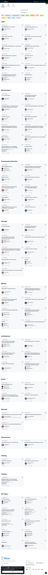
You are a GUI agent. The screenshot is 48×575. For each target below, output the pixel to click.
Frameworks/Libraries (16, 15)
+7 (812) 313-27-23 (30, 562)
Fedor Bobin (4, 151)
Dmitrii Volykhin (30, 345)
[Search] (43, 1)
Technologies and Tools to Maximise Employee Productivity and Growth (8, 510)
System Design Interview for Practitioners (32, 341)
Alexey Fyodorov (6, 535)
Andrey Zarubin (30, 190)
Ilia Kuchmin (6, 189)
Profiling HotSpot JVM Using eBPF (31, 116)
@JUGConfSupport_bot (31, 564)
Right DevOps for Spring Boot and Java (8, 288)
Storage (23, 15)
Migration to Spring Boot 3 (29, 509)
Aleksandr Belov (30, 387)
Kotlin (37, 15)
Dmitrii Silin (29, 57)
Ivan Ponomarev (7, 398)
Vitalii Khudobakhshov (31, 67)
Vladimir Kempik (29, 77)
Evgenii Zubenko (6, 312)
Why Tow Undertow (5, 197)
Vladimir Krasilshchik (5, 149)
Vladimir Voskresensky (5, 523)
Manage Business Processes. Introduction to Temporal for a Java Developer (9, 208)
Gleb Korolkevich (6, 387)
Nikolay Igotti (6, 38)
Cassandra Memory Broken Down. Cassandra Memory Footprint (31, 96)
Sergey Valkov (6, 98)
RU (41, 1)
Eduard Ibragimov (30, 118)
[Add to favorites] (22, 25)
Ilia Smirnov (6, 77)
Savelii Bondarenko (5, 514)
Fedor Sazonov (6, 325)
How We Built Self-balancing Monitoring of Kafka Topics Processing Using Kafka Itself (32, 354)
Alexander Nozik (6, 168)
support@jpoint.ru (40, 562)
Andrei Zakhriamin (30, 545)
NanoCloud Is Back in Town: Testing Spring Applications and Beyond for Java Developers (10, 147)
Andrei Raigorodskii (30, 416)
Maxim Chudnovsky (7, 241)
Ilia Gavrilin (28, 79)
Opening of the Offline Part (6, 531)
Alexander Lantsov (7, 67)
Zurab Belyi (3, 513)
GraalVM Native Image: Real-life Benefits (32, 46)
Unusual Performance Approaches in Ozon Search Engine (12, 270)
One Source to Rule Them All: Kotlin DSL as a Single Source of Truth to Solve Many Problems (10, 396)
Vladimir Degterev (7, 262)
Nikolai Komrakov (6, 79)
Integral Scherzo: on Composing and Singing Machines (11, 424)
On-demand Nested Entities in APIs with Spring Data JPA (35, 321)
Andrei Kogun (6, 502)
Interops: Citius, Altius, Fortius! (7, 36)
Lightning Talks (4, 542)
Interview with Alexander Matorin (30, 499)
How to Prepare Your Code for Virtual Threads (33, 36)
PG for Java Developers (6, 95)
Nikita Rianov (29, 356)
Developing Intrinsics (28, 74)
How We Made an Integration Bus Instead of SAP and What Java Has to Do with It (9, 75)
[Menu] (2, 1)
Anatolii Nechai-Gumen (31, 398)
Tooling (9, 17)
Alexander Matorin (30, 500)
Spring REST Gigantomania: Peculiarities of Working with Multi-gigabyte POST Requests (9, 127)
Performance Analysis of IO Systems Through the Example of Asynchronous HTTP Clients (10, 107)
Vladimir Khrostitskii (30, 199)
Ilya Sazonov (29, 261)
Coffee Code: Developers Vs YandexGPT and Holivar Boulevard (31, 543)
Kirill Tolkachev (27, 512)
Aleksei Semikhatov (7, 416)
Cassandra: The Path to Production (31, 197)
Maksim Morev (6, 356)
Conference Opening (5, 499)
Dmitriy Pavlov (29, 129)
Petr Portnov (6, 272)
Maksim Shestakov (7, 314)
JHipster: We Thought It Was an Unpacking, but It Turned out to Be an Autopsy (9, 187)
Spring (27, 15)
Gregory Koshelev (7, 199)
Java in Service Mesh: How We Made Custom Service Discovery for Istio (8, 238)
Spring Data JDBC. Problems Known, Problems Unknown (35, 237)
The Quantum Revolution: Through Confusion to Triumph (12, 414)
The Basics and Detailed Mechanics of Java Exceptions (11, 46)
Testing (14, 17)
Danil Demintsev (7, 109)
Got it (13, 571)
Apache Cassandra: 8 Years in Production (9, 259)
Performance (8, 15)
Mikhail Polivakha (30, 241)
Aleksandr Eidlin (7, 179)
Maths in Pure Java (5, 177)
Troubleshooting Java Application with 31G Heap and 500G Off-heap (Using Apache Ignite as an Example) (34, 127)
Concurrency (4, 17)
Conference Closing (28, 531)
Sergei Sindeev (6, 57)
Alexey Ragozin (6, 129)
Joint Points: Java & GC (29, 55)
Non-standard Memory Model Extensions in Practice (11, 65)
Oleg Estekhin (29, 38)
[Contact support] (46, 573)
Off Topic (19, 17)
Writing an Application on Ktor (7, 166)
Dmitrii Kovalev (6, 426)
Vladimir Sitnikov (7, 48)
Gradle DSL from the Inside (29, 384)
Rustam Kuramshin (7, 291)
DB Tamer (26, 259)
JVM (3, 15)
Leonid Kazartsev (4, 512)
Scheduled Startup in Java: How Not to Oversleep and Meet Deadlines (31, 187)
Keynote (42, 15)
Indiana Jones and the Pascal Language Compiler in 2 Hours (35, 65)
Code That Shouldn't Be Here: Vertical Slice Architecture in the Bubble (8, 354)
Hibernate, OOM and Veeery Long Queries (9, 55)
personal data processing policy (9, 569)
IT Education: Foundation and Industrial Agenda (33, 414)
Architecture (32, 15)
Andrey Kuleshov (4, 524)
